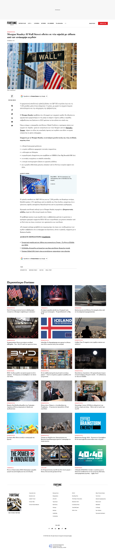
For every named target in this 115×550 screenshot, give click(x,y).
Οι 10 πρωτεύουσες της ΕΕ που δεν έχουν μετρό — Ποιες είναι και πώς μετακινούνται (56, 471)
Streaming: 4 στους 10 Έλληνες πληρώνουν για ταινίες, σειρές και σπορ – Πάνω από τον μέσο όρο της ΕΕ (90, 407)
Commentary (55, 516)
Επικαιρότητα (55, 493)
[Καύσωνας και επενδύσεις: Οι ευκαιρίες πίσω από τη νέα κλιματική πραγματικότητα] (90, 295)
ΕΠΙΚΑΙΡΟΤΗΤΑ (11, 32)
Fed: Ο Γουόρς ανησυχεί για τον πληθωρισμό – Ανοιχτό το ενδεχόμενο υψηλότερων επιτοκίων (21, 311)
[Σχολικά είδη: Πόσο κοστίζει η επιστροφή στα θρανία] (22, 423)
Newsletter (98, 504)
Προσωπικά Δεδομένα (100, 513)
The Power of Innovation (77, 498)
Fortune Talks (32, 501)
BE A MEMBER (51, 23)
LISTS (29, 23)
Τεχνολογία (55, 501)
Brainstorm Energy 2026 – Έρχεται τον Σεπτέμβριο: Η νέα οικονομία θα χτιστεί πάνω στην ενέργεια (90, 438)
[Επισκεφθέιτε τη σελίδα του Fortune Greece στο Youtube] (59, 529)
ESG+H (73, 493)
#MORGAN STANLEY (33, 270)
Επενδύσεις (55, 504)
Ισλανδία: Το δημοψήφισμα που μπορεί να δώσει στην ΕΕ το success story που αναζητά (55, 343)
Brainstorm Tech (75, 501)
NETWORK (43, 23)
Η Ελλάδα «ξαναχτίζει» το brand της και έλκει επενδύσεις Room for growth (46, 248)
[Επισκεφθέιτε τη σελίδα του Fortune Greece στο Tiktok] (62, 528)
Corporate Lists (32, 493)
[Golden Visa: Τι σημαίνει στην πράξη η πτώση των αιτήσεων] (90, 328)
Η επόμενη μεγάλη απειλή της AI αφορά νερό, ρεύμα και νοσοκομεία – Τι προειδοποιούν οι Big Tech (55, 312)
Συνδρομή (98, 507)
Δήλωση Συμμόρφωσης (101, 498)
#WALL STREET (49, 270)
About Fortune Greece (100, 493)
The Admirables (59, 23)
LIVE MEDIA (36, 23)
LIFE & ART (44, 467)
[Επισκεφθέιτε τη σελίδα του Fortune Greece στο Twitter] (52, 528)
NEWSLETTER (103, 23)
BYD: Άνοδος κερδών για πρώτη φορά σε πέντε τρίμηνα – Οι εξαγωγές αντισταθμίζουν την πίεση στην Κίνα (21, 374)
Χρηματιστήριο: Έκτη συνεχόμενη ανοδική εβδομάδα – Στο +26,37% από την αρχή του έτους (22, 343)
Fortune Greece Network (34, 504)
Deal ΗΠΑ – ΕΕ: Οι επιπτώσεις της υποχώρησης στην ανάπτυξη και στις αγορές (61, 178)
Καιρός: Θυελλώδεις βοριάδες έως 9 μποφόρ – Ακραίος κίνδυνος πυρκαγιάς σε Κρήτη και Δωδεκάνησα (21, 407)
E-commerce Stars (75, 504)
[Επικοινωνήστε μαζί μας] (65, 528)
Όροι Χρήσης (98, 510)
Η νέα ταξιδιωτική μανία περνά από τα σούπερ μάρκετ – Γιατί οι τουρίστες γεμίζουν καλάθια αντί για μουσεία (56, 374)
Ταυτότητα (98, 496)
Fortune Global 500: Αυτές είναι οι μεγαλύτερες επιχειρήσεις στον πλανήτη (46, 251)
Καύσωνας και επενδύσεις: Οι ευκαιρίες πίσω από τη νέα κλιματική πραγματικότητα (90, 311)
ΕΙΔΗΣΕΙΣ (46, 237)
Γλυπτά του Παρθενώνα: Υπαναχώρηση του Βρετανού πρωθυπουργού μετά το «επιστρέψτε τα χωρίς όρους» (55, 439)
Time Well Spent (75, 507)
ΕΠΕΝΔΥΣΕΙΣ (78, 308)
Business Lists (32, 496)
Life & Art (54, 498)
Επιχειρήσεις (55, 496)
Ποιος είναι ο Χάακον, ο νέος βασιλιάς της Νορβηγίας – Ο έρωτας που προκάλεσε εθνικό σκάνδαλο (55, 407)
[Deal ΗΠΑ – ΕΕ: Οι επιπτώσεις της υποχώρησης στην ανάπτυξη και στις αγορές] (34, 184)
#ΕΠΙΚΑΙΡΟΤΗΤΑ (23, 270)
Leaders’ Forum (32, 498)
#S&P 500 (41, 270)
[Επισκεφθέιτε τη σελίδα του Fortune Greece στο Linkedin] (55, 528)
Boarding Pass (75, 496)
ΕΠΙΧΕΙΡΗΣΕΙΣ (10, 370)
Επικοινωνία (98, 501)
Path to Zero (74, 510)
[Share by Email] (12, 122)
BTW (71, 535)
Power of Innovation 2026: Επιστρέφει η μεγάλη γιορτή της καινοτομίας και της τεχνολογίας (21, 471)
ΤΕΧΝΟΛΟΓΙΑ (44, 308)
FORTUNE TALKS (22, 23)
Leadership (55, 513)
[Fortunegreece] (12, 24)
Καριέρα (54, 510)
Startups (54, 507)
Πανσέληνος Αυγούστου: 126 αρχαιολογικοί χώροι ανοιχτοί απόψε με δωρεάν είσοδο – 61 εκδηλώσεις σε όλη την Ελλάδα (90, 374)
